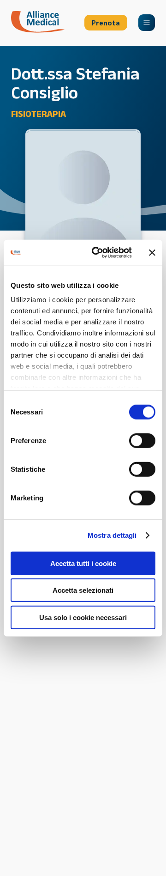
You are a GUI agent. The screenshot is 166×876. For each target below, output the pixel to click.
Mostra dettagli (112, 535)
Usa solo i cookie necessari (83, 617)
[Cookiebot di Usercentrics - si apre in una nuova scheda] (97, 253)
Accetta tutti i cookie (83, 563)
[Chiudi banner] (152, 252)
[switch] (142, 440)
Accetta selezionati (83, 590)
